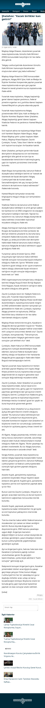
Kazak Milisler (38, 599)
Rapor (34, 11)
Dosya (25, 11)
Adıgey (40, 595)
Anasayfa (5, 11)
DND (30, 599)
